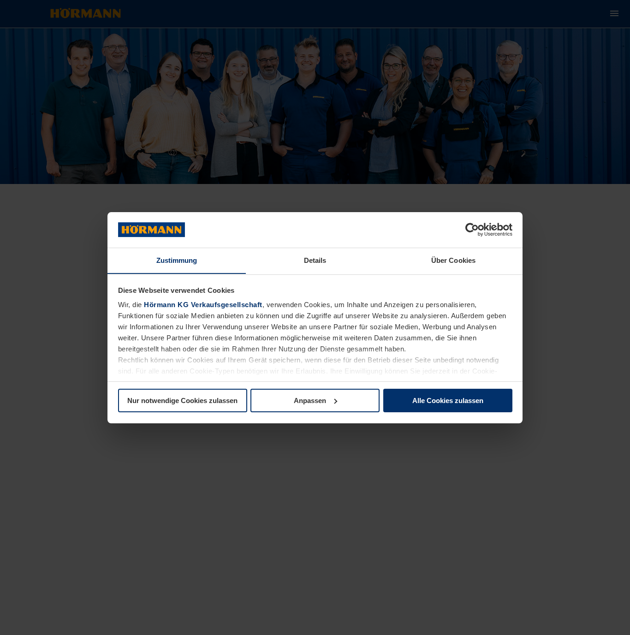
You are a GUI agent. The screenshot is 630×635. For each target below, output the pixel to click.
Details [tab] (315, 260)
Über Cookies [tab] (453, 260)
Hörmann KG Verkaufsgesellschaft (203, 305)
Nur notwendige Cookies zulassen (182, 400)
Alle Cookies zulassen (447, 400)
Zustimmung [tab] (176, 260)
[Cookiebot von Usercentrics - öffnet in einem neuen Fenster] (472, 230)
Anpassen (310, 400)
